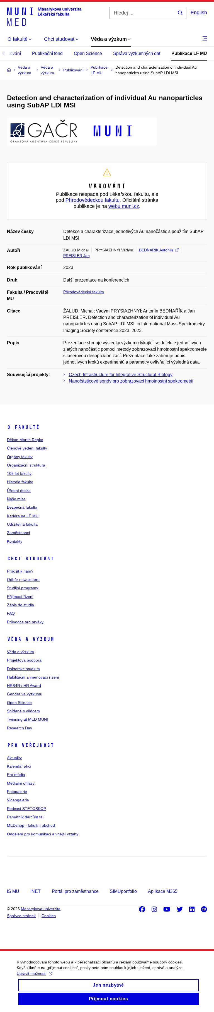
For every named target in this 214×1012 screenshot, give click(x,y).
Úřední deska (19, 490)
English (199, 12)
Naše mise (16, 499)
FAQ (11, 613)
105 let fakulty (19, 473)
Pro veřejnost (30, 745)
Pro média (16, 774)
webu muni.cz (123, 206)
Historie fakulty (20, 482)
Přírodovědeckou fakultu (92, 200)
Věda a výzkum (30, 639)
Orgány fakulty (20, 457)
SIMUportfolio (123, 891)
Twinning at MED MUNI (27, 719)
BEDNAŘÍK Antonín (156, 250)
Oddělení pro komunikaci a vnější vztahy (42, 834)
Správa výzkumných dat (136, 53)
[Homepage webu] (44, 16)
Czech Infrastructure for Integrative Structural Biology (120, 374)
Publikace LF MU (189, 53)
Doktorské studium (23, 669)
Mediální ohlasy (21, 783)
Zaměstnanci (18, 532)
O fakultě (23, 427)
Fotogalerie (17, 791)
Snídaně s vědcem (23, 711)
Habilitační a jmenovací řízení (33, 677)
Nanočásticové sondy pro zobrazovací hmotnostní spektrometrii (131, 381)
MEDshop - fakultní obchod (31, 825)
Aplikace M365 (162, 891)
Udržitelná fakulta (22, 524)
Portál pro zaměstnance (75, 891)
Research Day (19, 728)
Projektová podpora (24, 660)
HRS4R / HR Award (24, 685)
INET (35, 891)
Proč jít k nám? (20, 571)
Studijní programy (22, 588)
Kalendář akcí (19, 766)
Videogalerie (18, 800)
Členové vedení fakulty (27, 448)
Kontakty (14, 541)
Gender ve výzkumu (24, 694)
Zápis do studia (20, 605)
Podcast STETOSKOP (26, 808)
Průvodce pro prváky (25, 622)
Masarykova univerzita (40, 909)
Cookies (49, 916)
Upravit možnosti (31, 973)
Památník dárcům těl (25, 817)
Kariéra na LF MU (22, 516)
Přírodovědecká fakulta (83, 292)
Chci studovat (30, 559)
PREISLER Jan (76, 255)
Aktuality (14, 758)
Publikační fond (47, 53)
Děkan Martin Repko (25, 440)
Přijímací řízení (20, 596)
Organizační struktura (26, 465)
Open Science (88, 53)
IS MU (13, 891)
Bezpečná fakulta (22, 507)
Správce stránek (21, 916)
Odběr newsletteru (23, 579)
